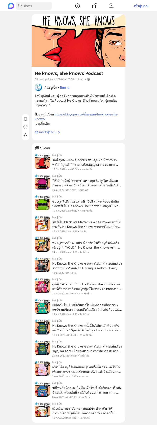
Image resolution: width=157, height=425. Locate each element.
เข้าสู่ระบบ (141, 6)
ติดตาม (65, 87)
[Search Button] (20, 6)
